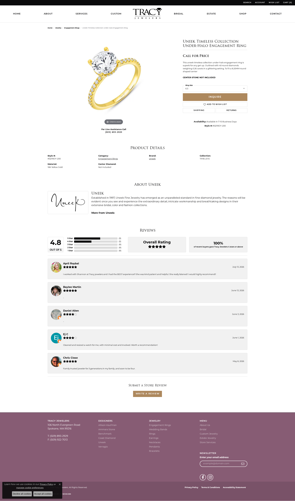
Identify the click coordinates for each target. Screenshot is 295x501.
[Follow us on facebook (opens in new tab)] (203, 477)
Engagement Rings (71, 28)
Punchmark (65, 494)
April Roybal (71, 264)
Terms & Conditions (210, 488)
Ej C (65, 334)
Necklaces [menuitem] (154, 442)
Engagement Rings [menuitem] (160, 425)
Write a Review (147, 394)
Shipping (199, 110)
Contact (276, 14)
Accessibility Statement (234, 488)
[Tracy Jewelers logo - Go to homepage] (147, 14)
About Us (205, 425)
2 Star (70, 248)
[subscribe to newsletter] (243, 464)
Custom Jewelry (209, 434)
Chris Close (70, 358)
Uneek (152, 159)
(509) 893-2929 (113, 132)
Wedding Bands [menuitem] (158, 430)
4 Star (70, 241)
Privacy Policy (191, 488)
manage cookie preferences (29, 487)
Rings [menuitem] (152, 434)
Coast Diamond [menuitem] (107, 438)
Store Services (208, 442)
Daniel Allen (71, 311)
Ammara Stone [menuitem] (106, 430)
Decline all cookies (22, 494)
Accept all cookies (43, 494)
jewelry (58, 28)
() (120, 238)
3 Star (70, 245)
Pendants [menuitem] (154, 447)
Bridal (178, 14)
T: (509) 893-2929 (58, 436)
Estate (211, 14)
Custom (116, 14)
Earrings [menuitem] (153, 438)
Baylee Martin (72, 287)
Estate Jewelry (208, 438)
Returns (231, 110)
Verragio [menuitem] (103, 447)
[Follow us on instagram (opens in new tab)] (210, 477)
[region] (114, 79)
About (48, 14)
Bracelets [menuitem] (154, 451)
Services (82, 14)
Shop (242, 14)
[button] (247, 2)
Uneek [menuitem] (102, 442)
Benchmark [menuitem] (105, 434)
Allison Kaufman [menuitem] (107, 425)
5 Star (70, 238)
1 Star (70, 251)
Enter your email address (214, 457)
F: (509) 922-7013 (58, 440)
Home (17, 14)
